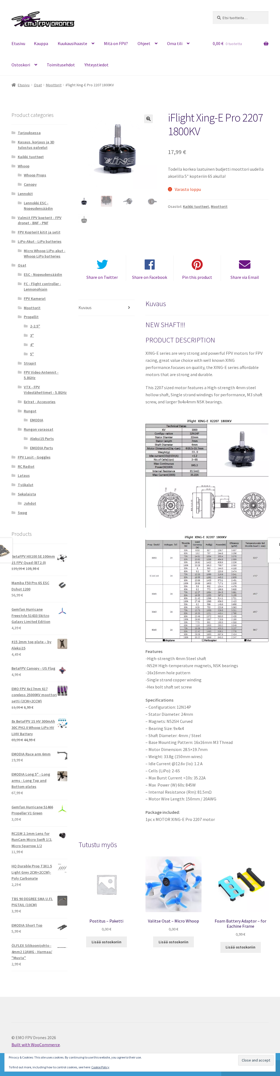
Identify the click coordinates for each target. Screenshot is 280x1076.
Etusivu (18, 43)
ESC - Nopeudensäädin (43, 274)
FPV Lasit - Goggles (34, 457)
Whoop (24, 166)
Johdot (30, 503)
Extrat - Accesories (40, 401)
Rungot (30, 411)
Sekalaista (27, 494)
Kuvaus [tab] (85, 307)
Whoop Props (35, 175)
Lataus (24, 475)
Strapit (30, 363)
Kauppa (41, 43)
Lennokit (25, 193)
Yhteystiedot (96, 64)
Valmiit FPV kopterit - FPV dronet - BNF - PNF (40, 220)
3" (32, 335)
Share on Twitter (102, 277)
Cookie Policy (100, 1067)
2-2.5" (35, 326)
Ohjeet (144, 43)
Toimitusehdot (61, 64)
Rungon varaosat (38, 429)
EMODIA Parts (41, 447)
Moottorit (54, 84)
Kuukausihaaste (72, 43)
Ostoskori (20, 64)
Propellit (31, 316)
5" (32, 353)
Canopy (30, 184)
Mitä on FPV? (116, 43)
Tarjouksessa (29, 132)
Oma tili (174, 43)
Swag (22, 512)
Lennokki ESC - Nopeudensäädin (38, 205)
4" (32, 344)
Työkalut (25, 484)
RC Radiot (26, 466)
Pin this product (197, 277)
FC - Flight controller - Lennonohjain (42, 286)
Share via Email (245, 277)
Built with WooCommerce (35, 1044)
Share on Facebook (149, 277)
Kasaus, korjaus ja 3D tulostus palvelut (36, 145)
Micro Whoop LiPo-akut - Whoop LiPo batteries (44, 253)
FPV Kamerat (35, 298)
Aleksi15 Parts (42, 438)
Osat (38, 84)
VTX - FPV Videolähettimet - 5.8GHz (45, 390)
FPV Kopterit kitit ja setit (39, 232)
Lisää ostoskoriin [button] (106, 941)
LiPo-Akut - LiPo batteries (40, 241)
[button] (148, 118)
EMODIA (36, 420)
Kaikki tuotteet (196, 206)
